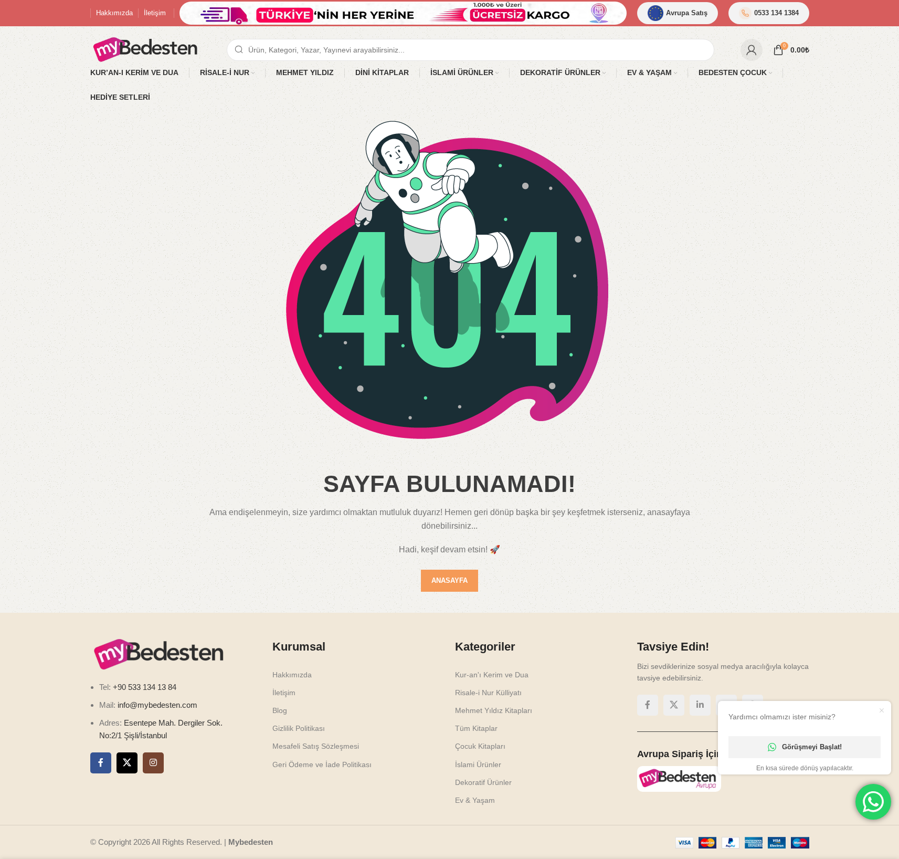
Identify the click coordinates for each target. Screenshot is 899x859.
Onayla (861, 840)
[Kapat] (518, 290)
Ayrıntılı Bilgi (801, 840)
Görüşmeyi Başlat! (812, 747)
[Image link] (397, 428)
